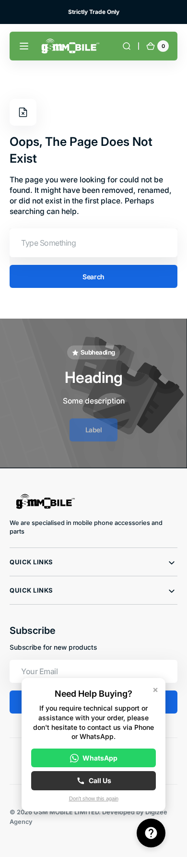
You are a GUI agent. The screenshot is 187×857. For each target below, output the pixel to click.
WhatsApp (99, 758)
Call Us (100, 780)
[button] (24, 46)
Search (93, 277)
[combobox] (93, 242)
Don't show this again (93, 798)
